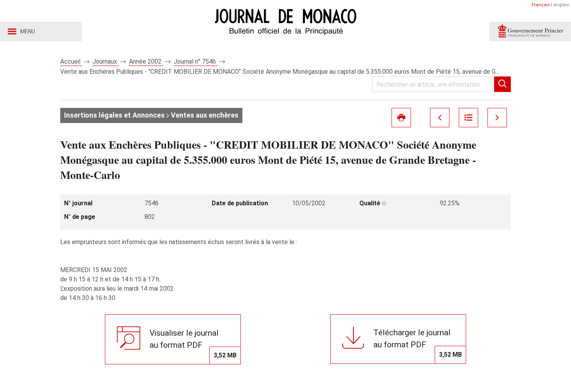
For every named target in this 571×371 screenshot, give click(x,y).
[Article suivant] (497, 117)
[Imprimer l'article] (401, 117)
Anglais (561, 4)
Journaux (105, 61)
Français (541, 4)
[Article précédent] (439, 117)
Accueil (71, 61)
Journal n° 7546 (196, 61)
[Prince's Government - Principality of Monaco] (530, 31)
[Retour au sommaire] (468, 117)
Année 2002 (146, 61)
